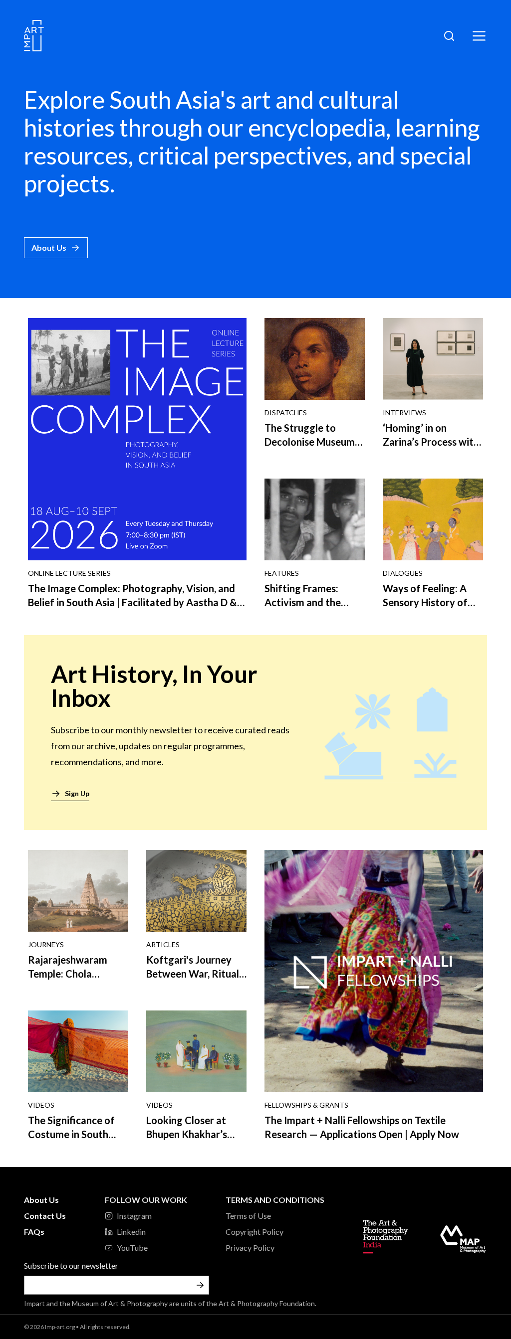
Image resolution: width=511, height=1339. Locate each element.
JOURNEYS (46, 944)
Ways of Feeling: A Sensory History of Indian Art (425, 602)
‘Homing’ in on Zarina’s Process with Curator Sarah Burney (432, 442)
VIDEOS (41, 1105)
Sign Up (77, 793)
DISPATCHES (285, 412)
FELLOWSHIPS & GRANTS (306, 1105)
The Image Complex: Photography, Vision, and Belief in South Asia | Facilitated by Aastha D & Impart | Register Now (132, 602)
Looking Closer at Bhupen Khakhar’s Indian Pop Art (186, 1134)
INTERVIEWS (404, 412)
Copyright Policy (254, 1231)
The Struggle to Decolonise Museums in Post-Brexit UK (311, 442)
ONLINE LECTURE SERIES (69, 573)
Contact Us (45, 1215)
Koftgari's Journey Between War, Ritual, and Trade (193, 974)
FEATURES (281, 573)
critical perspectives (242, 155)
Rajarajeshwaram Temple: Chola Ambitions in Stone (70, 974)
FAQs (34, 1231)
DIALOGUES (403, 573)
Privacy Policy (250, 1247)
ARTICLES (163, 944)
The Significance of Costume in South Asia (71, 1134)
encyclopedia (317, 127)
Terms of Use (248, 1215)
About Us (48, 247)
